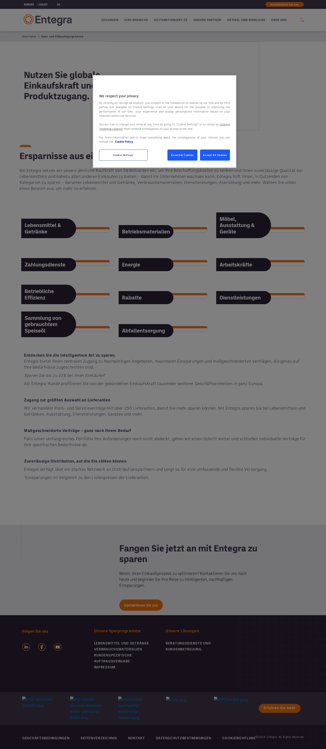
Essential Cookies (182, 155)
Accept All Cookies (215, 155)
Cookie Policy (124, 142)
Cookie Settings (123, 155)
